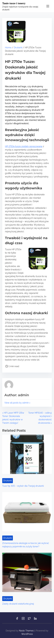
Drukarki (18, 47)
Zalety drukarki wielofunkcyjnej (18, 603)
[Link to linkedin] (35, 619)
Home (8, 47)
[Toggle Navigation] (48, 6)
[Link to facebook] (17, 619)
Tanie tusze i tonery (13, 3)
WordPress (27, 634)
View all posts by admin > (17, 402)
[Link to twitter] (29, 619)
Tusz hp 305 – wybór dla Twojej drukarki (23, 486)
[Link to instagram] (23, 619)
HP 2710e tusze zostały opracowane (23, 146)
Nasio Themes (26, 630)
